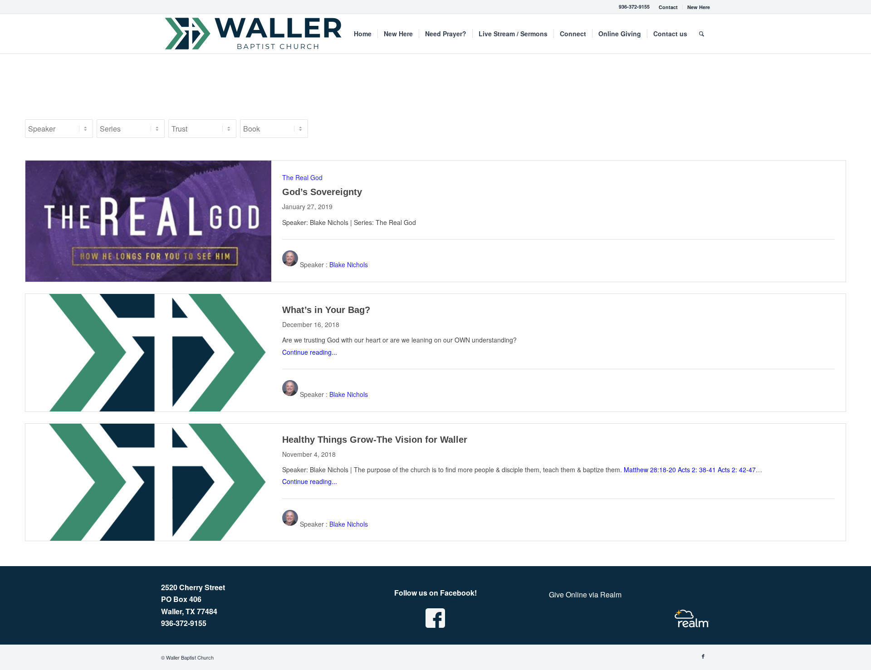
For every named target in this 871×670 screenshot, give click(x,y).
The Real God (302, 177)
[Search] (701, 34)
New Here (698, 7)
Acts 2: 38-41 (697, 469)
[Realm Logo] (692, 618)
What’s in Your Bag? (326, 310)
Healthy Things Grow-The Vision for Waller (374, 440)
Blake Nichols (348, 264)
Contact (668, 7)
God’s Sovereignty (322, 192)
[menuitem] (668, 7)
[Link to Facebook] (703, 656)
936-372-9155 (634, 6)
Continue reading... (309, 352)
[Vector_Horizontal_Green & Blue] (254, 34)
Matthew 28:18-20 (650, 469)
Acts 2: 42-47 (737, 469)
